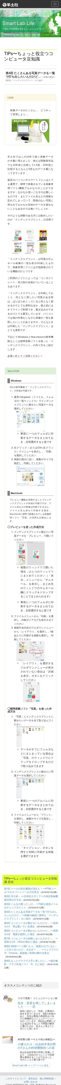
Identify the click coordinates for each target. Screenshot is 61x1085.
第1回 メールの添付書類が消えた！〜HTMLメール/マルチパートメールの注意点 (30, 890)
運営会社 (32, 1078)
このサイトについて (16, 1078)
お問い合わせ (30, 1081)
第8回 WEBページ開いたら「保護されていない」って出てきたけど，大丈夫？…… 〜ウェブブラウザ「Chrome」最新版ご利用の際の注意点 (31, 949)
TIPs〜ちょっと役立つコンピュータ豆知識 (28, 56)
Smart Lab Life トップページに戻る (30, 1065)
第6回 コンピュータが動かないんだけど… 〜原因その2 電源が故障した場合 (31, 932)
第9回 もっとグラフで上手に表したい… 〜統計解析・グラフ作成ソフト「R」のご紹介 (31, 962)
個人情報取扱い (48, 1078)
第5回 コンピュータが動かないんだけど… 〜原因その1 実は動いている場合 (31, 924)
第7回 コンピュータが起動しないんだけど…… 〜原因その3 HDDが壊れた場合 (31, 940)
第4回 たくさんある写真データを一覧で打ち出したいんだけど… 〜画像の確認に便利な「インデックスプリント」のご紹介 (31, 915)
